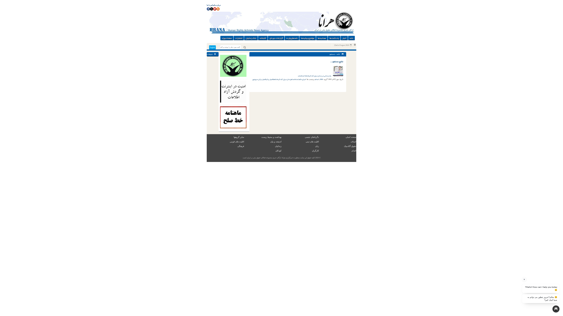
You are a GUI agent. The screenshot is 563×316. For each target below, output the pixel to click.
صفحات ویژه (227, 38)
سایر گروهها (239, 137)
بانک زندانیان (251, 38)
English (212, 47)
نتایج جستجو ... (336, 61)
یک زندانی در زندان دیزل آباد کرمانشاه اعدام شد (314, 76)
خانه (351, 38)
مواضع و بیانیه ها (307, 38)
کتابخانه (263, 38)
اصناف (353, 142)
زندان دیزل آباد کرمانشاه (282, 79)
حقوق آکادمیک (350, 146)
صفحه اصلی (351, 137)
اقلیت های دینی (312, 142)
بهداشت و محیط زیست (271, 137)
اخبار (344, 38)
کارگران (315, 151)
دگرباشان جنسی (312, 137)
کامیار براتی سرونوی (259, 79)
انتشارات (238, 38)
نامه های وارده (291, 38)
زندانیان (278, 146)
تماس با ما (210, 5)
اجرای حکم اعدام (300, 79)
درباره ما (217, 5)
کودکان (278, 151)
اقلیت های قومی (237, 142)
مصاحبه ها (322, 38)
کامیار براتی (270, 79)
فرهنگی (240, 146)
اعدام (317, 79)
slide (321, 79)
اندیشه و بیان (276, 142)
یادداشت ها (334, 38)
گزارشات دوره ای (276, 38)
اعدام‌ (293, 79)
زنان (317, 146)
